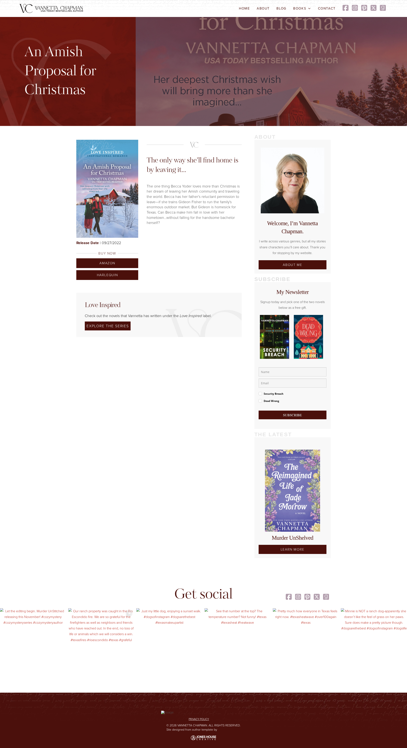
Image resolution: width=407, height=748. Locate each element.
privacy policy (199, 719)
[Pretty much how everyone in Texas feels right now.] (306, 641)
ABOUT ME (292, 264)
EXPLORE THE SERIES (107, 326)
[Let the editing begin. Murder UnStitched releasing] (33, 641)
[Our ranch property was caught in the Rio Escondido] (101, 641)
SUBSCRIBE (292, 415)
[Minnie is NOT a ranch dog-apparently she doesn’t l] (374, 641)
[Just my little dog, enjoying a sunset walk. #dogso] (169, 641)
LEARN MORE (292, 549)
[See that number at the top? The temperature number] (238, 641)
